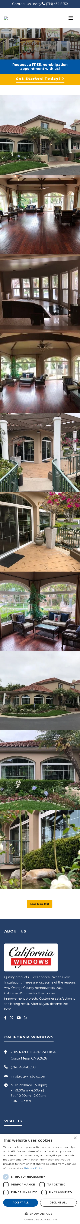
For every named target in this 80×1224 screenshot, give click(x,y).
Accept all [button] (21, 1202)
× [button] (75, 1138)
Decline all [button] (58, 1202)
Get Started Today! (38, 79)
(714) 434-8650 (56, 4)
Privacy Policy (33, 1168)
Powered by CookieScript (40, 1219)
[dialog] (40, 1179)
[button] (40, 1213)
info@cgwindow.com (28, 1076)
